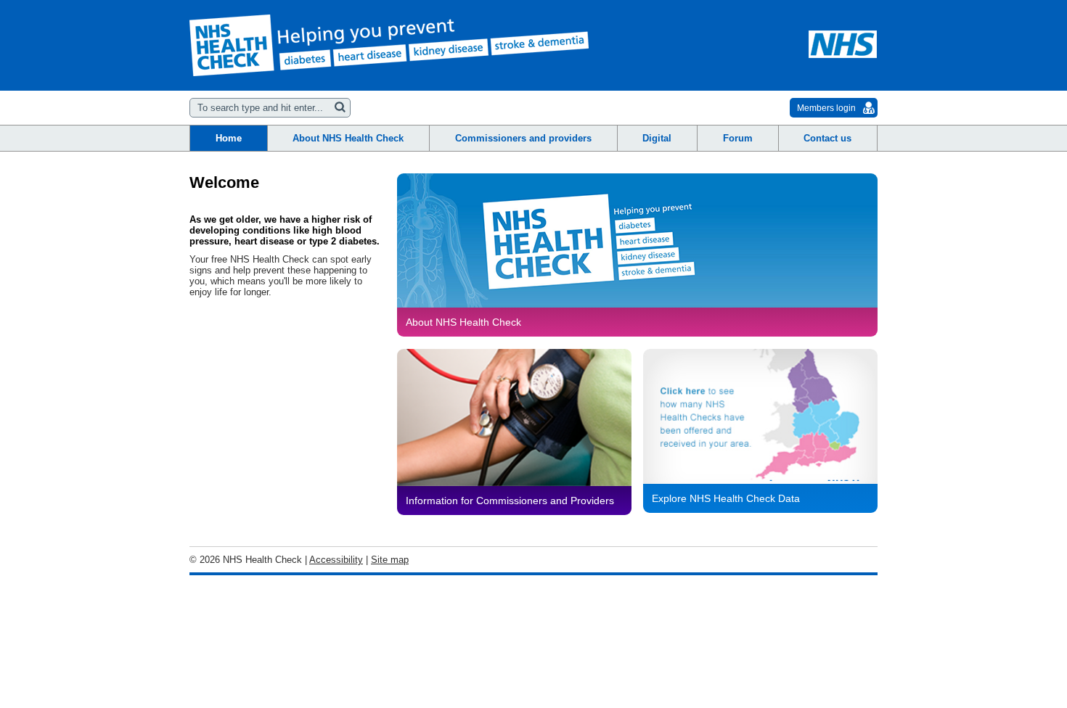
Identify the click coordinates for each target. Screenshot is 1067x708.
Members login (826, 108)
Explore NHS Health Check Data (726, 498)
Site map (390, 559)
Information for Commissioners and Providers (510, 500)
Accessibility (336, 559)
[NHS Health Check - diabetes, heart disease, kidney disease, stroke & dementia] (389, 45)
